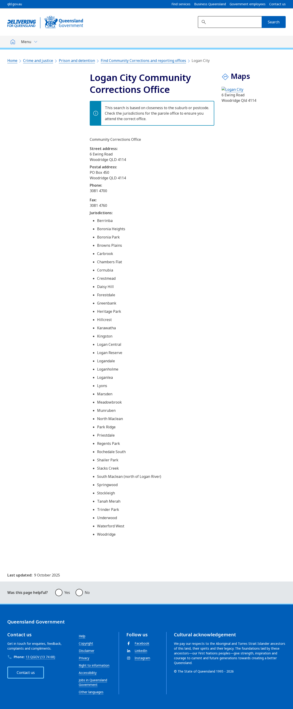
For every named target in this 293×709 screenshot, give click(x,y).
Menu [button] (26, 41)
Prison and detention (77, 60)
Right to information (94, 665)
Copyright (86, 643)
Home (12, 60)
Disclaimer (86, 650)
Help (82, 636)
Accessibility (88, 672)
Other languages (91, 692)
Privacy (84, 658)
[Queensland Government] (45, 22)
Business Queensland (210, 4)
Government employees (248, 4)
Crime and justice (38, 60)
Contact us (277, 4)
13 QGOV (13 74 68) (40, 657)
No (87, 592)
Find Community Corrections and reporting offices (143, 60)
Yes (67, 592)
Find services (180, 4)
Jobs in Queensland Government (93, 682)
